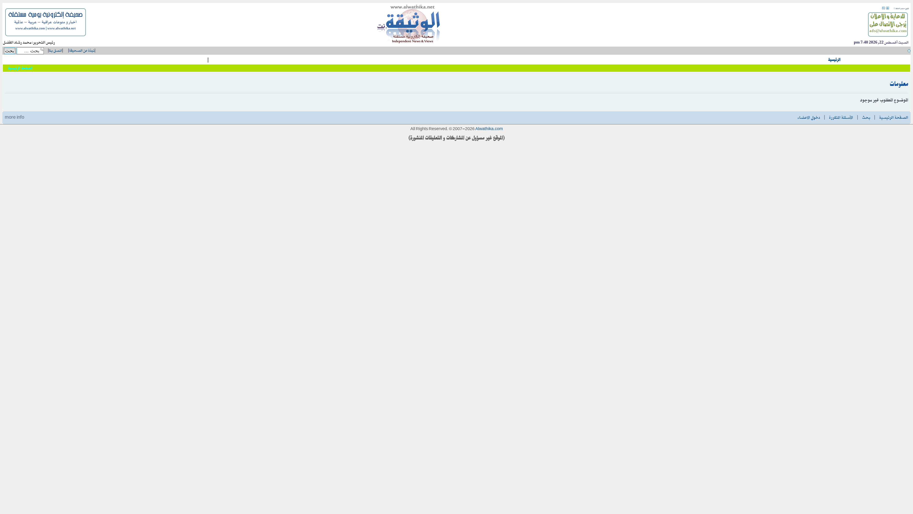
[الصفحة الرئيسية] (409, 24)
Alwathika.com (489, 129)
